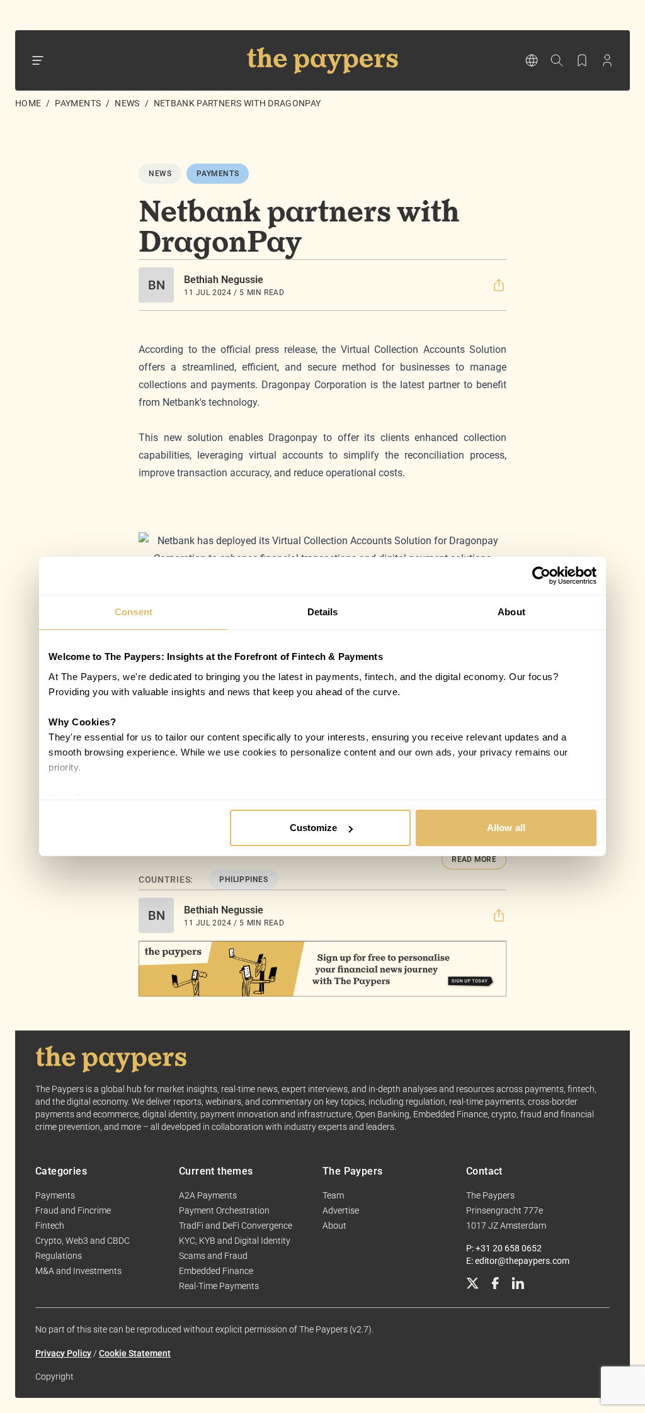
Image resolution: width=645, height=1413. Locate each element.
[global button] (531, 60)
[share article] (498, 285)
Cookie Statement (135, 1353)
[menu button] (37, 60)
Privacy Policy (63, 1353)
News (127, 103)
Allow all (506, 827)
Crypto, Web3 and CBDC (82, 1241)
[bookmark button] (582, 60)
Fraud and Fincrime (73, 1210)
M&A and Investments (78, 1271)
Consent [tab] (133, 611)
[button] (498, 285)
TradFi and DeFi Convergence (235, 1225)
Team (333, 1195)
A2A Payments (208, 1195)
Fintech (49, 1225)
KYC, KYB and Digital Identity (234, 1241)
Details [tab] (322, 611)
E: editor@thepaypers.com (517, 1261)
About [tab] (511, 611)
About (334, 1225)
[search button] (556, 60)
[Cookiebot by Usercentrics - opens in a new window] (541, 575)
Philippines (243, 879)
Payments (78, 103)
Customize (314, 827)
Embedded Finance (216, 1271)
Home (28, 103)
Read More (474, 859)
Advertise (340, 1210)
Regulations (58, 1256)
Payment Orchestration (224, 1210)
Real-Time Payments (219, 1286)
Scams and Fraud (213, 1256)
